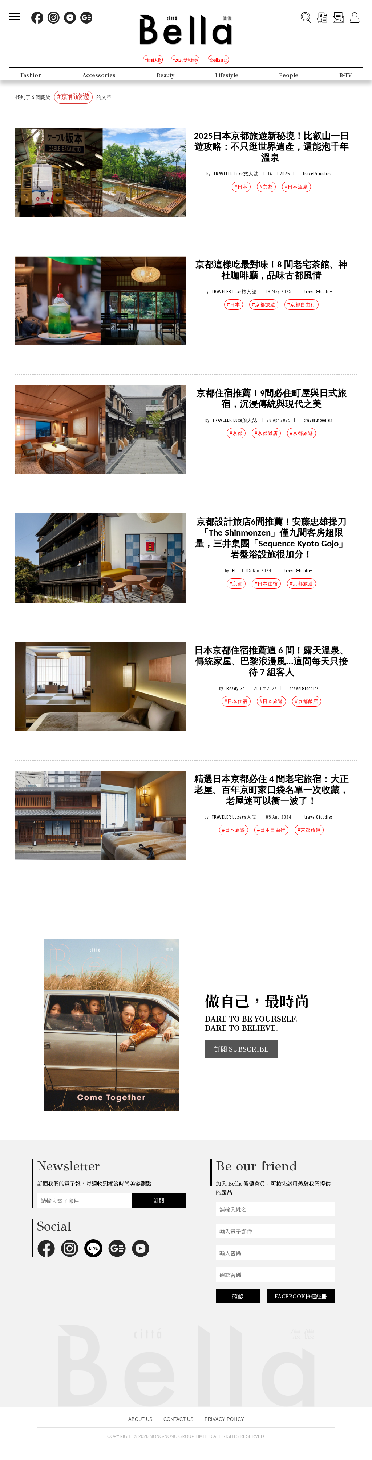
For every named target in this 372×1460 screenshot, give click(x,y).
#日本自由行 (271, 830)
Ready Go (235, 688)
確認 (237, 1296)
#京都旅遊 (263, 304)
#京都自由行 (301, 304)
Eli (234, 570)
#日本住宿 (266, 583)
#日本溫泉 (296, 187)
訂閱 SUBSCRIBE (241, 1048)
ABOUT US (140, 1419)
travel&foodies (317, 173)
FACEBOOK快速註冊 (301, 1296)
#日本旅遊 (271, 701)
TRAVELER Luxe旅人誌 (236, 173)
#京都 (266, 187)
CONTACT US (178, 1419)
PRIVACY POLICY (224, 1419)
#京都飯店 (266, 433)
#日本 (241, 187)
